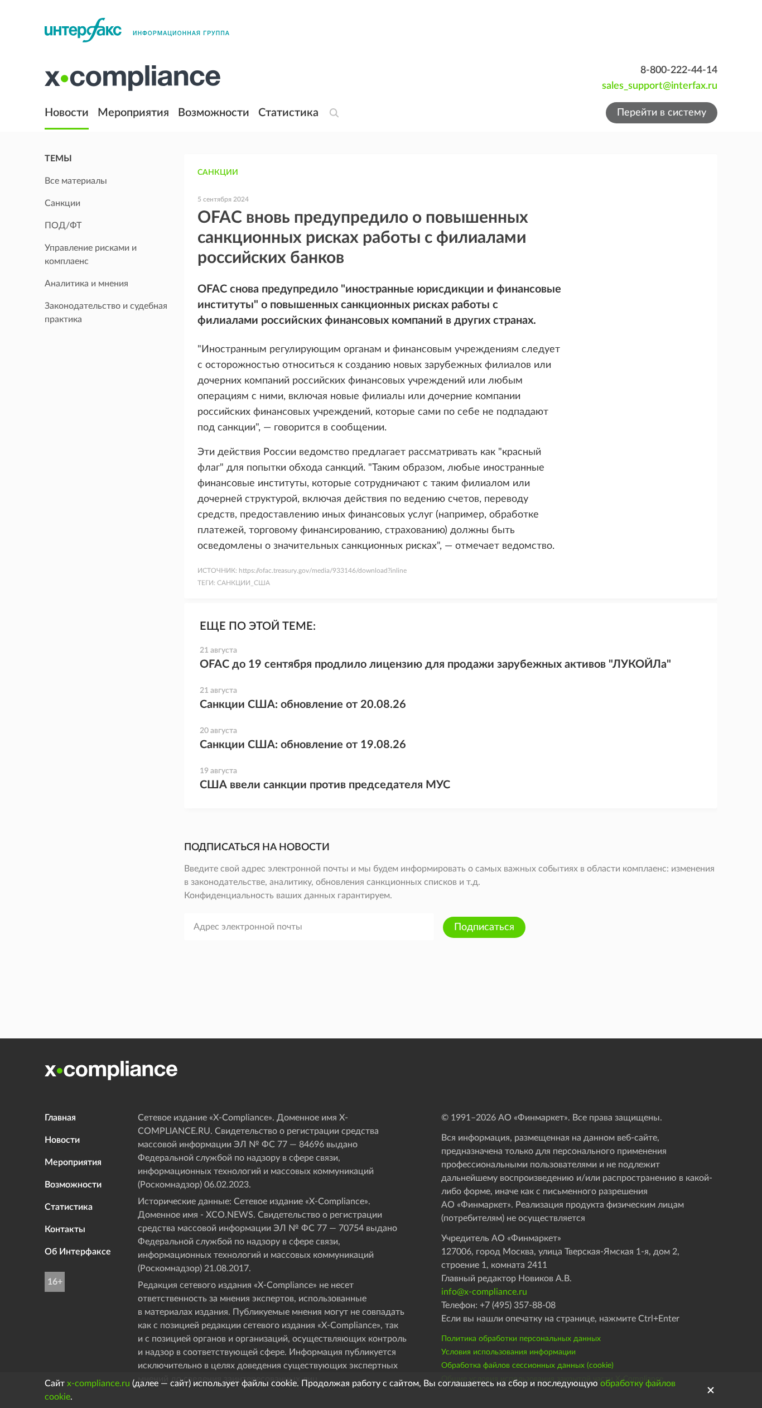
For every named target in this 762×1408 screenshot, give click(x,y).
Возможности (213, 112)
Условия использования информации (508, 1352)
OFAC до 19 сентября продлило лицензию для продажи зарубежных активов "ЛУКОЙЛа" (435, 664)
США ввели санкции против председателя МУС (325, 785)
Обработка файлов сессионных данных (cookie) (527, 1365)
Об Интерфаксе (78, 1251)
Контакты (65, 1229)
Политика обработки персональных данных (521, 1339)
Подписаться (484, 927)
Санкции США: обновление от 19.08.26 (303, 744)
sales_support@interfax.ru (659, 86)
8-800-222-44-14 (678, 70)
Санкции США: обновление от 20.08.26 (303, 704)
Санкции (217, 172)
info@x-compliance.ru (484, 1291)
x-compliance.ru (98, 1383)
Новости (67, 112)
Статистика (288, 112)
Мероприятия (133, 112)
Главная (60, 1117)
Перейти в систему (661, 113)
